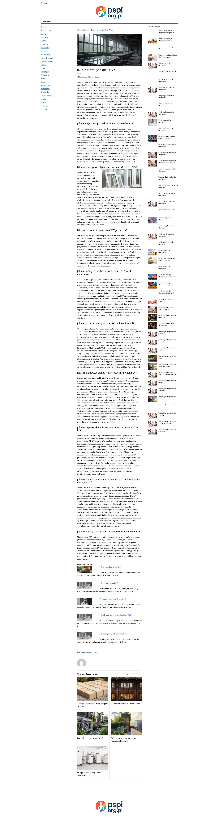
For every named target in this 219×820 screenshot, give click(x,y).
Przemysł (44, 71)
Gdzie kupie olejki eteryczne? (164, 251)
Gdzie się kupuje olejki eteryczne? (166, 113)
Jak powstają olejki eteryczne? (165, 219)
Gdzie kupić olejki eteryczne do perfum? (166, 292)
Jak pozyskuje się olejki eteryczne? (166, 89)
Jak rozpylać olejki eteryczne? (165, 105)
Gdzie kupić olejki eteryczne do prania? (165, 284)
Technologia (46, 85)
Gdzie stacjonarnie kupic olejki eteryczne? (167, 137)
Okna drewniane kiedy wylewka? (126, 703)
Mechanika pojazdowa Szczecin (166, 300)
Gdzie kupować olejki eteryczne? (165, 243)
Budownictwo (46, 30)
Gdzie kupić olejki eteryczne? (164, 267)
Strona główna (83, 30)
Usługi (43, 102)
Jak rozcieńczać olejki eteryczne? (166, 80)
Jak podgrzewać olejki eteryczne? (166, 97)
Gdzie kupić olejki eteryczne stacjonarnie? (167, 276)
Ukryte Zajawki (47, 95)
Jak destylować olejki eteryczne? (165, 129)
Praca (43, 64)
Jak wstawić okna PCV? (109, 583)
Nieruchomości (47, 58)
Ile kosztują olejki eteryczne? (164, 121)
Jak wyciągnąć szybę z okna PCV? (113, 633)
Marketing (45, 47)
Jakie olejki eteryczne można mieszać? (166, 308)
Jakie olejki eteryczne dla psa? (167, 349)
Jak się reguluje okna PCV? (110, 567)
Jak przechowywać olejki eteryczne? (167, 178)
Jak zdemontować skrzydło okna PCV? (115, 615)
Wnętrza (44, 106)
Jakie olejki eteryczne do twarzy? (167, 333)
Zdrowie (44, 109)
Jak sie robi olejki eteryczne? (164, 64)
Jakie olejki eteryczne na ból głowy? (167, 316)
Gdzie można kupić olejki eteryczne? (167, 154)
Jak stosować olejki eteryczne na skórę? (165, 40)
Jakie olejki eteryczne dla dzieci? (167, 357)
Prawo (43, 68)
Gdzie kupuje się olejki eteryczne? (166, 235)
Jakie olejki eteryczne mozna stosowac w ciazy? (167, 373)
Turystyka (45, 92)
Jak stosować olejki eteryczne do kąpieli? (166, 32)
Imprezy (44, 44)
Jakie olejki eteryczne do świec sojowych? (167, 365)
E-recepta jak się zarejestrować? (113, 599)
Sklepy (43, 78)
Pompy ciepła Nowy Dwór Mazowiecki (89, 774)
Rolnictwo (45, 75)
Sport (43, 82)
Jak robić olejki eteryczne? (167, 71)
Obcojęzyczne (46, 61)
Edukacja (44, 37)
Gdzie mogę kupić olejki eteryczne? (166, 227)
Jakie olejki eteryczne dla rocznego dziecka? (167, 422)
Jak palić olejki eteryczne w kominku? (168, 186)
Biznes (43, 27)
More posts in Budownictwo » (133, 674)
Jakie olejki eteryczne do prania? (167, 341)
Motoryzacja (46, 54)
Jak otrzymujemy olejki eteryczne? (166, 194)
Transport (45, 88)
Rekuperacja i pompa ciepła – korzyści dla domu (124, 739)
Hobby (43, 40)
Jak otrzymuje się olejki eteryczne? (166, 202)
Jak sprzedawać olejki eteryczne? (166, 48)
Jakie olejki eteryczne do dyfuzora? (167, 430)
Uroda (43, 99)
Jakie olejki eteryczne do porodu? (167, 414)
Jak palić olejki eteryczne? (167, 210)
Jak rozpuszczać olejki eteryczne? (166, 170)
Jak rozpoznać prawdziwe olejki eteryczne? (167, 56)
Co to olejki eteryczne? (166, 405)
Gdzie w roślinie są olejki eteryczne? (167, 145)
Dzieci (43, 34)
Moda (43, 51)
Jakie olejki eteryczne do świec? (167, 398)
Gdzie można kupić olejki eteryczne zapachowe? (167, 162)
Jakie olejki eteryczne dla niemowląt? (167, 324)
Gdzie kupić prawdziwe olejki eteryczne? (166, 259)
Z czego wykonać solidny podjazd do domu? (92, 705)
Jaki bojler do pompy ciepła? (90, 738)
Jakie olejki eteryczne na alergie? (167, 381)
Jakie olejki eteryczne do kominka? (167, 390)
